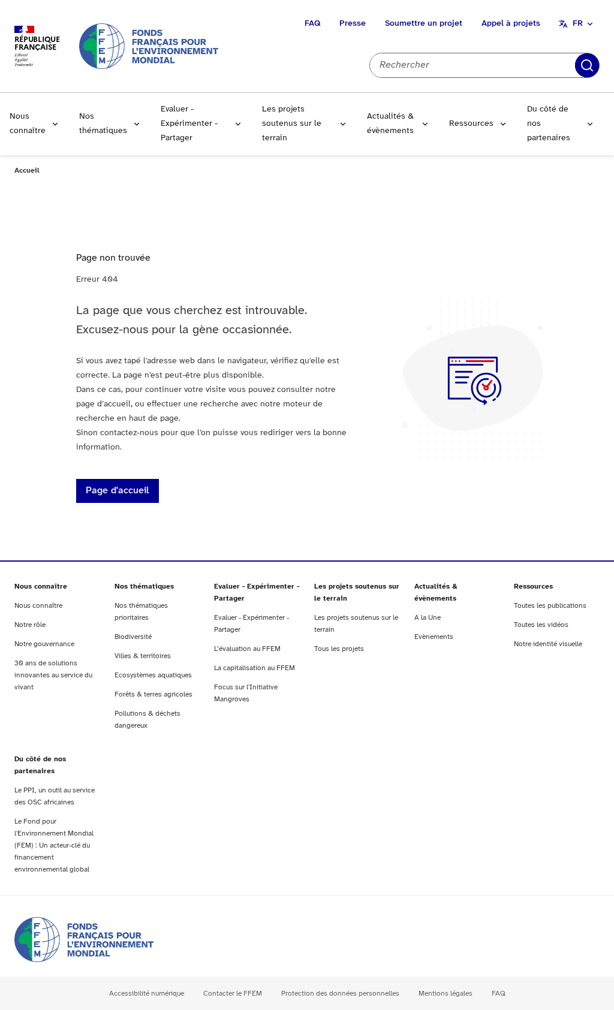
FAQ (312, 23)
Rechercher (587, 65)
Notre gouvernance (44, 644)
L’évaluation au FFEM (247, 649)
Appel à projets (510, 23)
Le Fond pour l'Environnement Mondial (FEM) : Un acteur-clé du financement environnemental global (54, 845)
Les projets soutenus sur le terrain (291, 124)
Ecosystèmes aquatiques (153, 675)
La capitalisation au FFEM (254, 668)
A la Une (427, 618)
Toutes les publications (550, 606)
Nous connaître (28, 123)
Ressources (471, 123)
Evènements (433, 637)
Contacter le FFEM (232, 993)
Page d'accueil (117, 491)
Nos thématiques (103, 123)
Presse (352, 23)
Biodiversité (133, 637)
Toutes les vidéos (541, 625)
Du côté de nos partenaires (548, 124)
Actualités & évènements (390, 123)
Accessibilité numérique (146, 993)
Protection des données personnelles (340, 993)
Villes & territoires (143, 656)
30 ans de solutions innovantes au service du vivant (53, 675)
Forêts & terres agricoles (153, 694)
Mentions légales (445, 993)
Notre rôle (30, 625)
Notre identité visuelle (548, 644)
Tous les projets (339, 649)
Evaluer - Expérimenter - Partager (189, 124)
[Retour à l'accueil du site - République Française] (148, 45)
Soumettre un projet (423, 23)
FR (578, 23)
